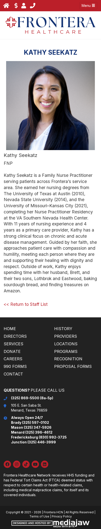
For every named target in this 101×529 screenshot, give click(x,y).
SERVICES (13, 343)
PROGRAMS (65, 351)
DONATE (12, 351)
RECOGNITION (68, 358)
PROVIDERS (65, 336)
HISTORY (63, 328)
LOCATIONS (65, 343)
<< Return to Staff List (26, 304)
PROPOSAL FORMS (73, 366)
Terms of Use (39, 516)
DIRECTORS (15, 336)
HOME (10, 328)
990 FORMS (15, 366)
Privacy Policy (62, 516)
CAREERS (13, 358)
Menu (87, 5)
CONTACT (13, 374)
